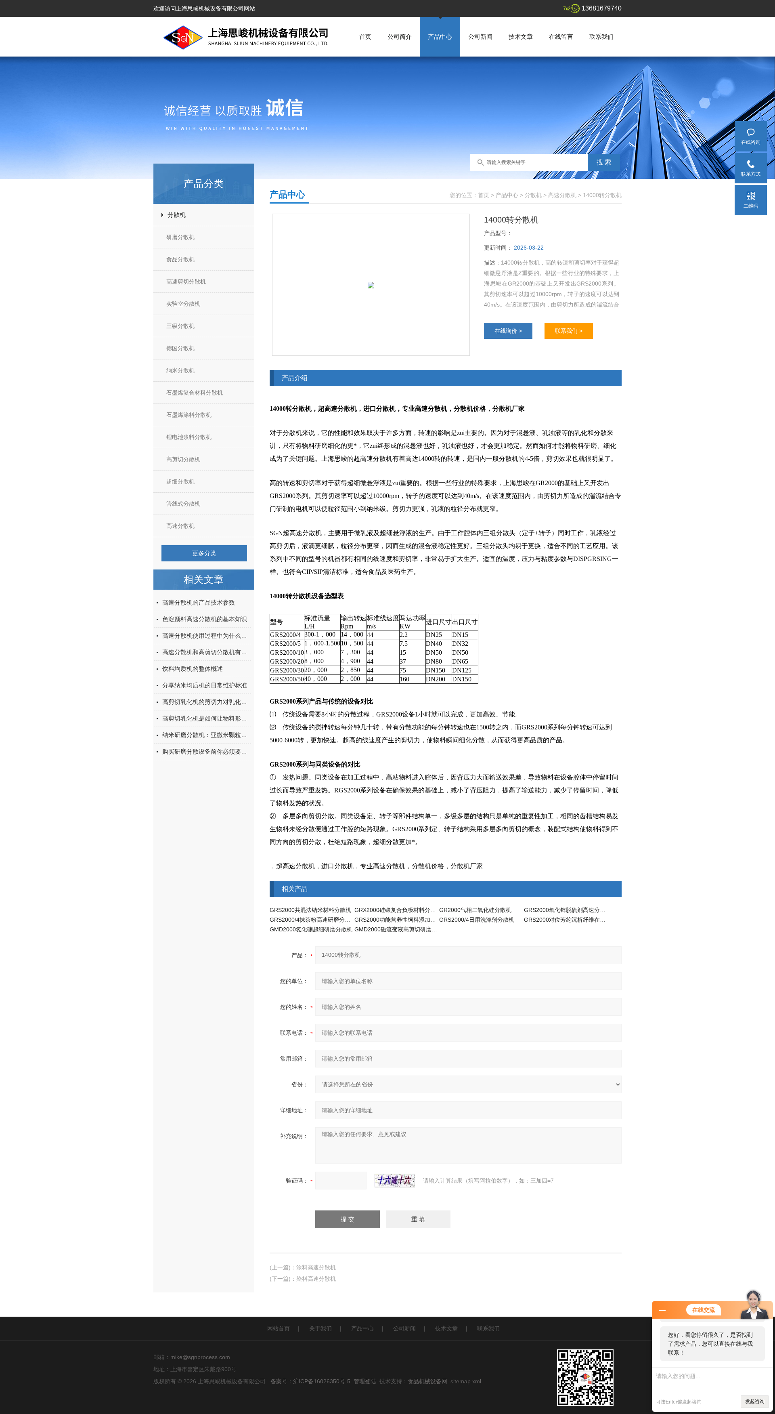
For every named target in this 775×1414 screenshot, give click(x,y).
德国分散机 (180, 348)
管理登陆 (365, 1381)
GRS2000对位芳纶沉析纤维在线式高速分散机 (581, 919)
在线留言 (561, 36)
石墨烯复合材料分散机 (194, 392)
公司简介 (400, 36)
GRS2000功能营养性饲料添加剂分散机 (403, 919)
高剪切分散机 (183, 459)
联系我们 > (568, 331)
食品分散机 (180, 259)
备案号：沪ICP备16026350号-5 (310, 1381)
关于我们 (320, 1328)
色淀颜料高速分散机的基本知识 (204, 619)
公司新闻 (480, 36)
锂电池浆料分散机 (189, 437)
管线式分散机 (183, 503)
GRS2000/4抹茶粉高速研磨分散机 (313, 919)
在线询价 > (508, 331)
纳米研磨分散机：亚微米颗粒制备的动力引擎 (206, 734)
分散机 (177, 214)
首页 (365, 36)
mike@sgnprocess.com (200, 1357)
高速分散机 (180, 526)
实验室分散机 (183, 303)
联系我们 (601, 36)
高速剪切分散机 (186, 281)
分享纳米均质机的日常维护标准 (204, 685)
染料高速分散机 (316, 1278)
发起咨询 (755, 1401)
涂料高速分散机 (316, 1267)
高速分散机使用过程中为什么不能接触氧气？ (206, 635)
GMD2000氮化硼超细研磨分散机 (311, 929)
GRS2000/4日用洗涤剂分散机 (476, 919)
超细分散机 (180, 481)
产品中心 (440, 36)
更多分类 (204, 553)
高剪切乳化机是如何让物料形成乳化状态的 (206, 718)
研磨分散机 (180, 237)
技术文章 (521, 36)
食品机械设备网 (427, 1381)
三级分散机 (180, 326)
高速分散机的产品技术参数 (198, 602)
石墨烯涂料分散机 (189, 415)
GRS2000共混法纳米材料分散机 (310, 910)
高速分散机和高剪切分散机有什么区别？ (206, 652)
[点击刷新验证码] (395, 1180)
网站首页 (278, 1328)
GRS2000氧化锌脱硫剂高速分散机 (567, 910)
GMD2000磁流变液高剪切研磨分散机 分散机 (410, 929)
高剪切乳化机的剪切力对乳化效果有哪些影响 (206, 701)
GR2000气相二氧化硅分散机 (475, 910)
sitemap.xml (465, 1381)
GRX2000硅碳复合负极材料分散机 (398, 910)
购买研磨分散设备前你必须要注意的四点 (206, 751)
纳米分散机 (180, 370)
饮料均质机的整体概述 (192, 668)
